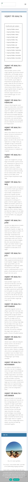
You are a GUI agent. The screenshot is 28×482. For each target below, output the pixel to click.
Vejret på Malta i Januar (13, 29)
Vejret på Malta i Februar (13, 32)
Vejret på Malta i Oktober (13, 53)
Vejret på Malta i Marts (13, 34)
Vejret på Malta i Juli (12, 45)
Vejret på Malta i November (14, 55)
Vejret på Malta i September (14, 50)
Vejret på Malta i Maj (12, 40)
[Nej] (26, 476)
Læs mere (16, 479)
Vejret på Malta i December (14, 58)
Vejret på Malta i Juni (12, 42)
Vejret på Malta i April (12, 37)
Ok (10, 479)
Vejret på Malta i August (13, 47)
